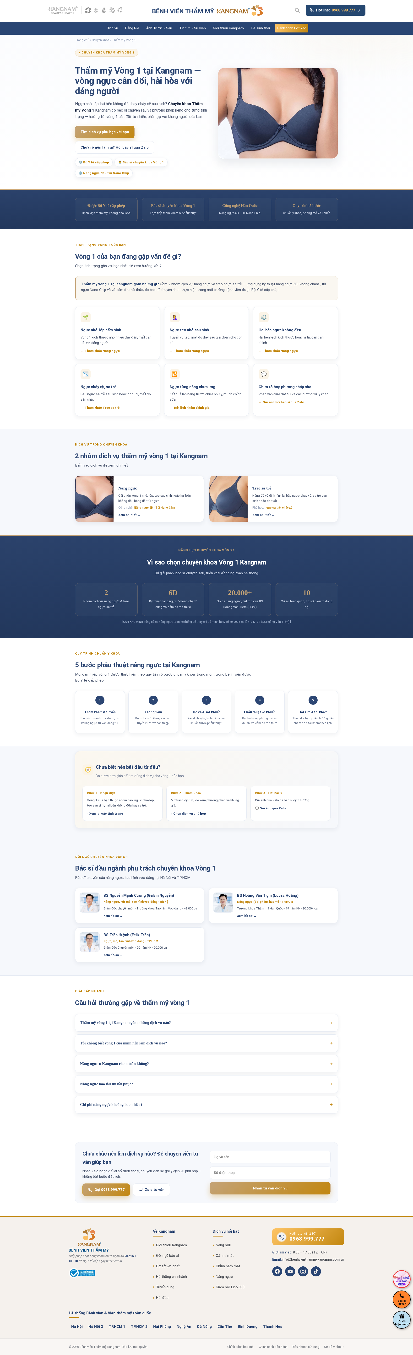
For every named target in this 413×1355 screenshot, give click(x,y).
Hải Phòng (162, 1326)
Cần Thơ (224, 1326)
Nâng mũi (223, 1245)
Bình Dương (247, 1326)
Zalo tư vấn (154, 1190)
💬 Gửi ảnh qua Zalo (270, 808)
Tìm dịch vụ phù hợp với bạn (105, 132)
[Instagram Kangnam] (303, 1271)
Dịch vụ (112, 28)
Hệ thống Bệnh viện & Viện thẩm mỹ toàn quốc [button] (110, 1313)
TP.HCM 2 (139, 1326)
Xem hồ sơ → (113, 916)
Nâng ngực (224, 1276)
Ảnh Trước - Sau (159, 28)
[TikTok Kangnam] (316, 1271)
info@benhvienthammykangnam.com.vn (313, 1259)
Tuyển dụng (165, 1287)
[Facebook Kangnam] (277, 1271)
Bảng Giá (132, 28)
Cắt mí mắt (225, 1255)
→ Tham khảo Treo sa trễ (100, 407)
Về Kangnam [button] (164, 1231)
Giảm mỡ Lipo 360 (230, 1287)
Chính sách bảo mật (241, 1347)
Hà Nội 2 (95, 1326)
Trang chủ (82, 40)
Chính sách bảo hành (273, 1347)
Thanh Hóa (272, 1326)
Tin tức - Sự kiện (192, 28)
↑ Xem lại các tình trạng (105, 813)
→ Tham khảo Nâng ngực (100, 351)
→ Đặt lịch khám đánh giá (190, 407)
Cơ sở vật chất (168, 1266)
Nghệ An (184, 1326)
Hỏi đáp (162, 1298)
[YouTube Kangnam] (290, 1271)
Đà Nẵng (204, 1326)
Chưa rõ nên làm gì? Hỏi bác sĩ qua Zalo (115, 147)
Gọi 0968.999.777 (109, 1190)
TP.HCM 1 (117, 1326)
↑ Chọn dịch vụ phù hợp (188, 813)
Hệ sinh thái (260, 28)
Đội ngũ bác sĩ (167, 1255)
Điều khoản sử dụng (306, 1347)
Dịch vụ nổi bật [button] (226, 1231)
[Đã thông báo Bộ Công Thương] (105, 1273)
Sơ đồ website (334, 1347)
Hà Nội (77, 1326)
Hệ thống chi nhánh (171, 1276)
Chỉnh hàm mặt (228, 1266)
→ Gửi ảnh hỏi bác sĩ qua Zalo (281, 402)
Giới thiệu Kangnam (228, 28)
